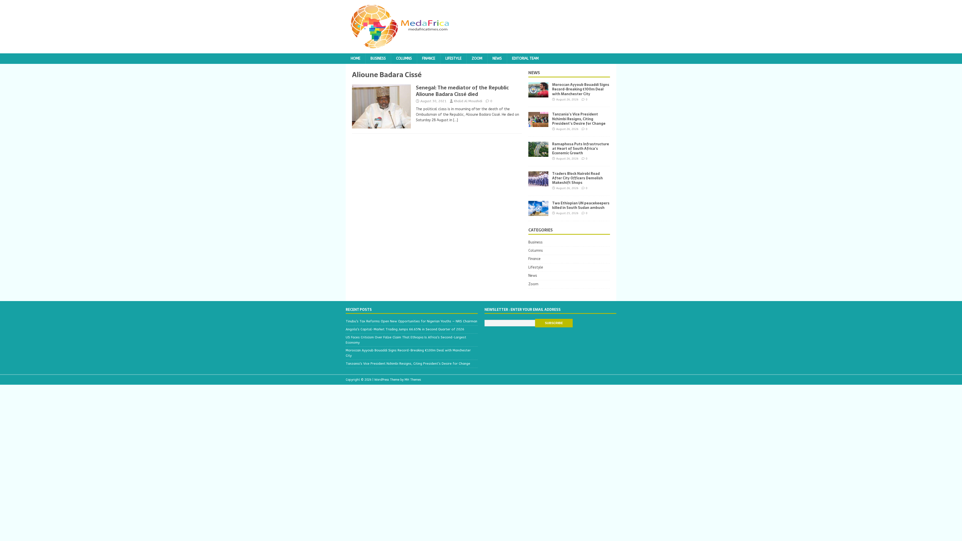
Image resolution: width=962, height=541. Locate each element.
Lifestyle (453, 58)
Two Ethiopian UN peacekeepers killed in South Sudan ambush (581, 205)
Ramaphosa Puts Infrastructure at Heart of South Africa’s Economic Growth (580, 148)
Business (378, 58)
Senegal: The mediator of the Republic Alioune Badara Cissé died (462, 91)
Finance (428, 58)
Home (355, 58)
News (497, 58)
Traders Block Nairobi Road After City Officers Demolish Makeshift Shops (577, 178)
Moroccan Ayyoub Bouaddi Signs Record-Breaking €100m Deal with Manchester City (580, 89)
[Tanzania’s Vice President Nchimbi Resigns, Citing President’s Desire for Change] (538, 124)
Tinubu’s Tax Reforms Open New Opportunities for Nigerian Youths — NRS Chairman (411, 321)
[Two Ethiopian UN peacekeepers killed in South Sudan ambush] (538, 213)
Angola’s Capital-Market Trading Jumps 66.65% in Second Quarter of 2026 (405, 329)
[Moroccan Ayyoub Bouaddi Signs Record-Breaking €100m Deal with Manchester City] (538, 94)
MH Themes (413, 379)
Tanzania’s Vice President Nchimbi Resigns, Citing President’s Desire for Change (579, 118)
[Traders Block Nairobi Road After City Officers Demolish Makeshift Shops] (538, 183)
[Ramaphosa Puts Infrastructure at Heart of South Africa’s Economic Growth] (538, 154)
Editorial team (525, 58)
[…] (455, 120)
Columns (404, 58)
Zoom (477, 58)
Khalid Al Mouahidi (468, 101)
